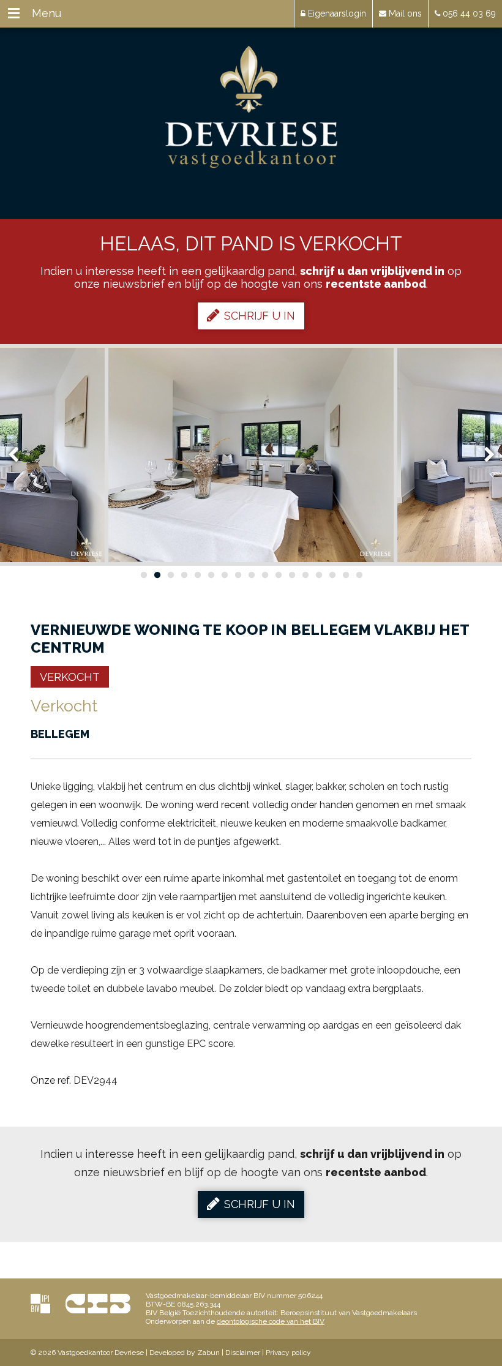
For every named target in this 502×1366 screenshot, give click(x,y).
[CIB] (98, 1303)
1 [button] (143, 574)
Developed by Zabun (184, 1352)
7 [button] (224, 574)
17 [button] (358, 574)
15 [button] (331, 574)
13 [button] (304, 574)
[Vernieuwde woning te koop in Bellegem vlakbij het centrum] (251, 455)
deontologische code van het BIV (270, 1321)
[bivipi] (40, 1303)
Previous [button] (19, 455)
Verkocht (70, 676)
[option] (251, 455)
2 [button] (156, 574)
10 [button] (264, 574)
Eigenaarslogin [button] (335, 13)
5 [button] (197, 574)
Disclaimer (242, 1352)
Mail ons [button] (404, 13)
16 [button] (345, 574)
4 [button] (183, 574)
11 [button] (277, 574)
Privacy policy (288, 1352)
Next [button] (483, 455)
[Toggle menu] (14, 14)
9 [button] (251, 574)
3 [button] (170, 574)
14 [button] (318, 574)
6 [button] (210, 574)
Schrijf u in (259, 315)
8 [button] (237, 574)
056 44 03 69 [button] (468, 13)
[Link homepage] (251, 107)
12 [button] (291, 574)
